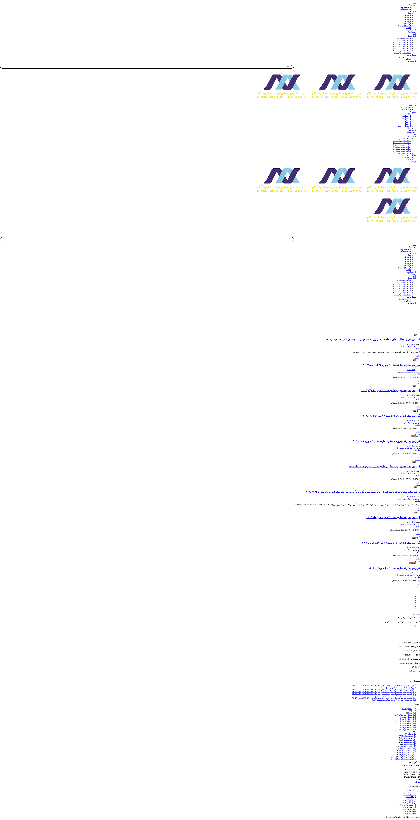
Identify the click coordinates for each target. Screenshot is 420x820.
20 (409, 774)
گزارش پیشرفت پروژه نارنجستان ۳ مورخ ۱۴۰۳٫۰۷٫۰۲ (390, 415)
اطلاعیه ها (412, 713)
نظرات (417, 348)
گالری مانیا (412, 734)
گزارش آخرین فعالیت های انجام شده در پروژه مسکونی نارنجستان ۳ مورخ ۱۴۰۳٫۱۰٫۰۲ (373, 339)
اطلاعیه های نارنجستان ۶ (407, 729)
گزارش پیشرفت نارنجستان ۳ (405, 754)
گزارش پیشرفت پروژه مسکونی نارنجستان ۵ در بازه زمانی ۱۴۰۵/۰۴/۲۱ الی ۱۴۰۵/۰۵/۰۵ (384, 690)
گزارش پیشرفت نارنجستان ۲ (405, 752)
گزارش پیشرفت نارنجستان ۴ (405, 757)
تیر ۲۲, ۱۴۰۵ (411, 797)
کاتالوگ (413, 732)
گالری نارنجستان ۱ (409, 736)
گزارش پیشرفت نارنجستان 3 (407, 346)
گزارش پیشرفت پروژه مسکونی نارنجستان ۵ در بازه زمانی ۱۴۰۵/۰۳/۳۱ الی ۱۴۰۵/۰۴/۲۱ (384, 692)
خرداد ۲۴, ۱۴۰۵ (410, 801)
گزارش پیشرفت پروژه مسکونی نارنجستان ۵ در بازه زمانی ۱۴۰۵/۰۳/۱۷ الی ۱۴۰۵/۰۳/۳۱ (384, 694)
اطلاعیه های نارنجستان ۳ (407, 723)
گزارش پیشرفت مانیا (408, 748)
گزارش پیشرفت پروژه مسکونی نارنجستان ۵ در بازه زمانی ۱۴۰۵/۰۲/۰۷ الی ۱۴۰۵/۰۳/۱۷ (384, 698)
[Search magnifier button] (291, 66)
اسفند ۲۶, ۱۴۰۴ (410, 811)
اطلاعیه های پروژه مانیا (407, 715)
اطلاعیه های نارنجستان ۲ (407, 721)
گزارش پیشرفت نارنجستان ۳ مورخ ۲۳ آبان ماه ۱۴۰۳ (391, 365)
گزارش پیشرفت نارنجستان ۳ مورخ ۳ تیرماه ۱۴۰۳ (393, 517)
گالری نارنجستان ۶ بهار (407, 746)
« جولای (417, 782)
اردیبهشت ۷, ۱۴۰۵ (409, 807)
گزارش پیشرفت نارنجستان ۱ (405, 750)
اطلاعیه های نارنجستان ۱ (407, 719)
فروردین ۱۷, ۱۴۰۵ (409, 809)
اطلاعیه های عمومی (408, 717)
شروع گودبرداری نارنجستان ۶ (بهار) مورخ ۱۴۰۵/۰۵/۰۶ (396, 687)
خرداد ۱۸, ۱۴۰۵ (410, 803)
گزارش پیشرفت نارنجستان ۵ (405, 759)
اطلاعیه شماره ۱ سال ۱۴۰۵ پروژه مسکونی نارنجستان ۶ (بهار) (393, 700)
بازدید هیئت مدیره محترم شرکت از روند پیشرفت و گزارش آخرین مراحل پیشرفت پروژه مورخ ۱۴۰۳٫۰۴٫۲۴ (362, 491)
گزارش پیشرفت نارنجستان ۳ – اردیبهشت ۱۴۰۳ (394, 568)
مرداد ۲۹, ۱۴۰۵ (410, 790)
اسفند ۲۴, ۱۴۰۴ (410, 813)
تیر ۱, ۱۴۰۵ (411, 799)
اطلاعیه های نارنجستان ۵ (407, 727)
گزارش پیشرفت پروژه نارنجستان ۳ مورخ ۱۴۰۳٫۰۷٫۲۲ (390, 390)
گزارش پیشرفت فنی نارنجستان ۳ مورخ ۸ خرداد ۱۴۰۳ (391, 542)
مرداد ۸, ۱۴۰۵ (410, 793)
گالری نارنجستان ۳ (409, 740)
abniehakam (411, 344)
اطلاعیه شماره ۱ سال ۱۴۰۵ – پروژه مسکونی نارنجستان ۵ (395, 696)
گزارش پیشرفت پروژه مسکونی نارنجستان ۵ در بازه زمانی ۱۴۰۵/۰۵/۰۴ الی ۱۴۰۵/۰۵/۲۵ (384, 685)
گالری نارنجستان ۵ (409, 744)
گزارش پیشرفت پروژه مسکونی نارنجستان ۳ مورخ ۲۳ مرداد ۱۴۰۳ (384, 466)
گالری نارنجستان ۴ (409, 742)
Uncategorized (407, 709)
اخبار (414, 711)
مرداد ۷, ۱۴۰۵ (410, 795)
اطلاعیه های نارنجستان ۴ (407, 725)
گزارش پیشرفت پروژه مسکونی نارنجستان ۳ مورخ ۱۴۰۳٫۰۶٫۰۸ (385, 441)
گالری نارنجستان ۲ (409, 738)
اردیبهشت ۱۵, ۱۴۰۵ (408, 805)
